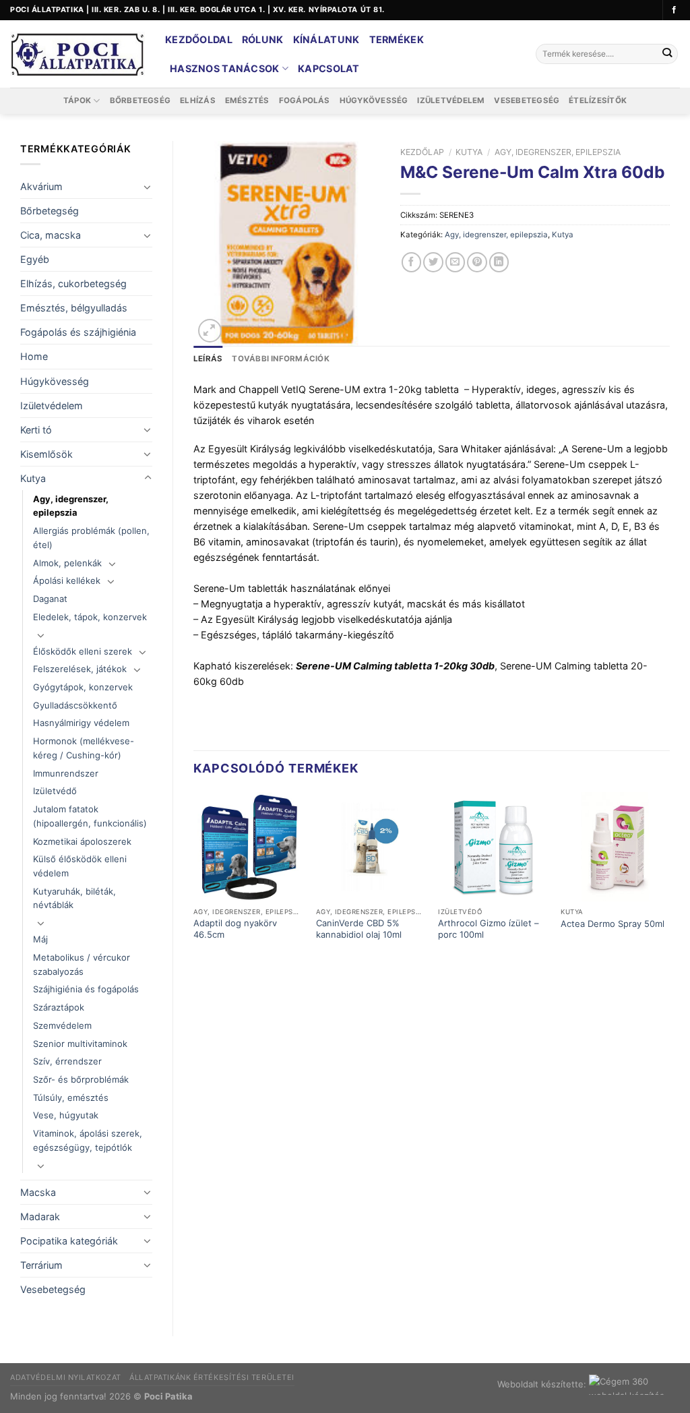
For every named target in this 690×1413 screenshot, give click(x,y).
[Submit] (666, 54)
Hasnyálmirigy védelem (81, 722)
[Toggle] (147, 186)
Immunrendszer (65, 773)
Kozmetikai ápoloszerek (82, 841)
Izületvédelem (450, 100)
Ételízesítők (598, 100)
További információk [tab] (280, 358)
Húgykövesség (374, 100)
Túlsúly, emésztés (70, 1097)
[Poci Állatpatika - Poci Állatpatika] (77, 54)
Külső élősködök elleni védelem (80, 865)
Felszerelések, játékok (80, 668)
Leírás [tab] (207, 358)
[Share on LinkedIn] (499, 262)
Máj (40, 939)
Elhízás (198, 100)
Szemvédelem (62, 1025)
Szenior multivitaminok (80, 1043)
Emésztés (247, 100)
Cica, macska (50, 235)
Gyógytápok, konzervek (83, 687)
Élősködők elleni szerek (82, 651)
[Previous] (194, 879)
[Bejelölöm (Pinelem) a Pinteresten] (477, 262)
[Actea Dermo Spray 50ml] (615, 846)
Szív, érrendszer (67, 1061)
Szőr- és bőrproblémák (81, 1079)
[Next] (669, 879)
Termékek (396, 39)
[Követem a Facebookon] (674, 10)
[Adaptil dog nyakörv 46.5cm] (248, 846)
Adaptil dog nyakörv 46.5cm (235, 929)
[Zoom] (210, 330)
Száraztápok (58, 1007)
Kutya (33, 478)
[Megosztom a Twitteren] (433, 262)
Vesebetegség (526, 100)
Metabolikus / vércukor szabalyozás (81, 964)
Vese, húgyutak (65, 1115)
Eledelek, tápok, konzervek (90, 616)
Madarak (40, 1216)
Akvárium (41, 186)
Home (34, 356)
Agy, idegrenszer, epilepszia (70, 505)
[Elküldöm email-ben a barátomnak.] (455, 262)
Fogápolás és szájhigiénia (78, 332)
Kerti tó (36, 429)
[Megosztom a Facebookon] (412, 262)
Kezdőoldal (198, 39)
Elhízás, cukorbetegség (73, 283)
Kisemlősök (46, 454)
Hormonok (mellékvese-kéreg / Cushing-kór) (83, 747)
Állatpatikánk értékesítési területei (211, 1377)
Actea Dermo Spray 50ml (612, 923)
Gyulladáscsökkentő (75, 705)
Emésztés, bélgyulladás (73, 307)
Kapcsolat (329, 68)
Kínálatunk (326, 39)
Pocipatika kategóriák (69, 1240)
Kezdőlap (422, 152)
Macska (38, 1192)
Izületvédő (55, 790)
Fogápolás (304, 100)
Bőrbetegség (140, 100)
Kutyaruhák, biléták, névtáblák (74, 898)
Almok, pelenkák (67, 563)
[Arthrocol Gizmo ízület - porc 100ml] (492, 846)
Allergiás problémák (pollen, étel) (91, 537)
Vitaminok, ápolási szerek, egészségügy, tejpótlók (87, 1140)
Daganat (50, 598)
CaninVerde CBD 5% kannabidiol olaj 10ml (359, 929)
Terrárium (41, 1265)
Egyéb (34, 259)
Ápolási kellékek (66, 580)
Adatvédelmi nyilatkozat (65, 1377)
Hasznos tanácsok (225, 68)
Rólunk (263, 39)
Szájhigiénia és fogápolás (86, 989)
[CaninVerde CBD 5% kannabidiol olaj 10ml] (370, 846)
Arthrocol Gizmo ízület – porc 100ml (488, 929)
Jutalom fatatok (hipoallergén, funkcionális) (90, 816)
